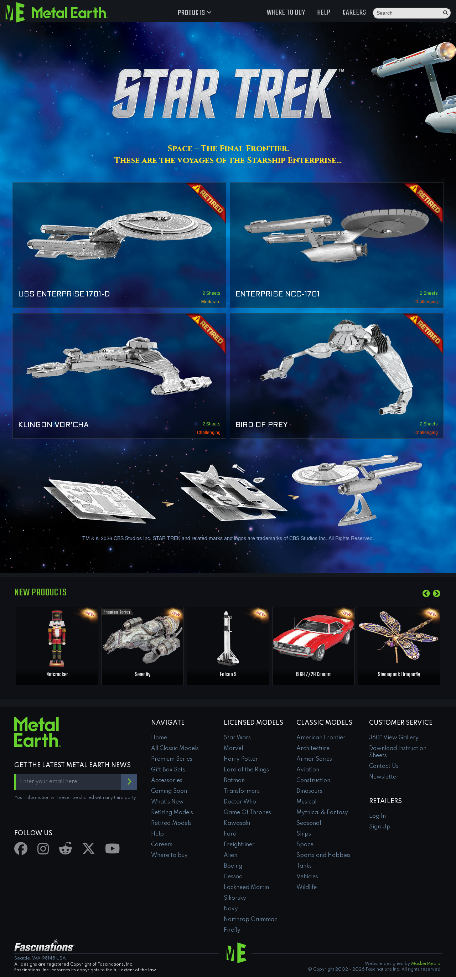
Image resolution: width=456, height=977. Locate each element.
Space (305, 845)
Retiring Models (172, 813)
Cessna (233, 877)
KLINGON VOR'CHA (53, 425)
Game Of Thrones (247, 813)
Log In (377, 816)
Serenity (142, 674)
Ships (303, 834)
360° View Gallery (394, 738)
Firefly (232, 930)
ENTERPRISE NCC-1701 (277, 294)
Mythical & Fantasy (322, 813)
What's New (167, 802)
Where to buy (286, 12)
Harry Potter (241, 759)
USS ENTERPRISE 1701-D (64, 294)
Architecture (313, 748)
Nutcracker (57, 674)
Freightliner (239, 845)
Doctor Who (240, 802)
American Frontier (321, 738)
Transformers (242, 791)
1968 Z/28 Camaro (313, 674)
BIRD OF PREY (261, 425)
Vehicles (307, 877)
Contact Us (384, 766)
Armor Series (314, 759)
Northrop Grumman (251, 919)
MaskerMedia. (426, 964)
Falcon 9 (228, 674)
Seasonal (308, 823)
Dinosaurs (309, 791)
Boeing (233, 866)
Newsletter (384, 777)
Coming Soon (169, 791)
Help (324, 12)
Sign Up (379, 827)
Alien (230, 855)
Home (159, 738)
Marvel (233, 748)
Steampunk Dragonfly (399, 674)
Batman (234, 781)
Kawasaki (237, 823)
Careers (354, 12)
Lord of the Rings (246, 770)
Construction (313, 781)
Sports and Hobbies (323, 855)
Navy (231, 909)
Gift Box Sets (168, 770)
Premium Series (171, 759)
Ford (230, 834)
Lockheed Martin (246, 887)
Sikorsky (235, 898)
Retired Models (171, 823)
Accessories (166, 781)
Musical (306, 802)
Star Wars (237, 738)
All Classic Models (175, 748)
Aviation (307, 770)
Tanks (304, 866)
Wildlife (306, 887)
